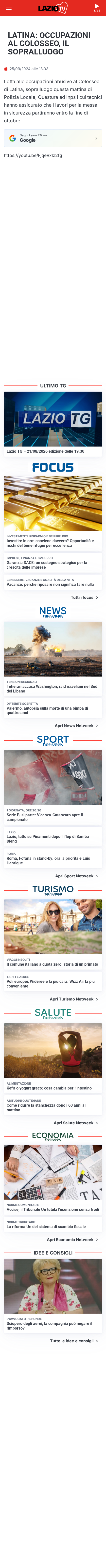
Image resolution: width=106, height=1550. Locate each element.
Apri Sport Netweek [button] (74, 875)
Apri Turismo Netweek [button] (71, 999)
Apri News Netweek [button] (74, 725)
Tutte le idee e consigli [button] (71, 1340)
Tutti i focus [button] (82, 597)
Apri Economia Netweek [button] (70, 1239)
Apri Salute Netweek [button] (73, 1122)
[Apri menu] (9, 8)
